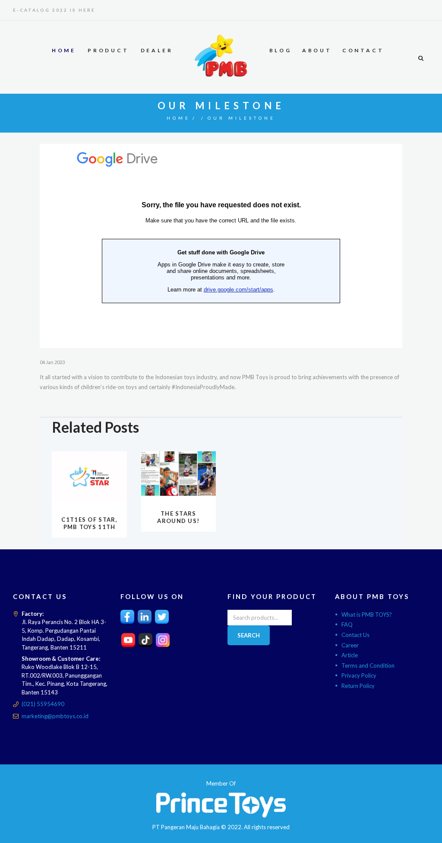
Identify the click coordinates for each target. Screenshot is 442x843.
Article (349, 655)
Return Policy (358, 685)
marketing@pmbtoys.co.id (55, 716)
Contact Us (355, 634)
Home (178, 117)
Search (248, 635)
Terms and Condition (368, 665)
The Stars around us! (178, 517)
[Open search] (420, 58)
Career (350, 645)
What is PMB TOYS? (366, 614)
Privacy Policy (358, 675)
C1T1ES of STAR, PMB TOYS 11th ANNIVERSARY (89, 527)
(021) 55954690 (43, 703)
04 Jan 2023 (52, 362)
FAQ (347, 624)
